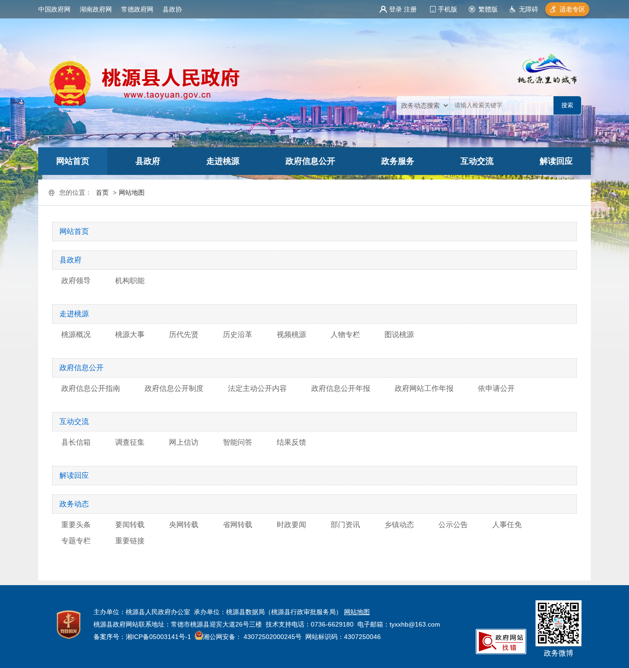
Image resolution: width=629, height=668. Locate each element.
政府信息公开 (310, 161)
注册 (410, 9)
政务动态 (74, 504)
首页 (102, 192)
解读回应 (556, 161)
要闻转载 (130, 525)
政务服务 (397, 161)
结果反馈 (291, 442)
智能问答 (237, 442)
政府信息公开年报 (340, 388)
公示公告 (453, 525)
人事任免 (507, 525)
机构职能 (130, 281)
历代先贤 (183, 334)
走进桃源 (222, 161)
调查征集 (130, 442)
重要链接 (130, 541)
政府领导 (76, 281)
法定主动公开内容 (257, 388)
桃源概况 (76, 334)
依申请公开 (496, 388)
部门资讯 (345, 525)
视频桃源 (291, 334)
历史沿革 (237, 334)
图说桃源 (399, 334)
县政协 (172, 9)
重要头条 (76, 525)
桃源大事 (130, 334)
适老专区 (572, 9)
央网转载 (183, 525)
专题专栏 (76, 541)
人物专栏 (345, 334)
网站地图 (132, 192)
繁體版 (488, 9)
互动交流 (477, 161)
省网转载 (237, 525)
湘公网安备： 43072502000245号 (252, 636)
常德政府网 (137, 9)
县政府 (147, 161)
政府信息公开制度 (174, 388)
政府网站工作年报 (424, 388)
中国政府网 (54, 9)
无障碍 (528, 9)
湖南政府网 (96, 9)
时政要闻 (291, 525)
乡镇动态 (399, 525)
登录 (395, 9)
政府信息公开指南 (90, 388)
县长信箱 (76, 442)
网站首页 (72, 161)
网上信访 (183, 442)
